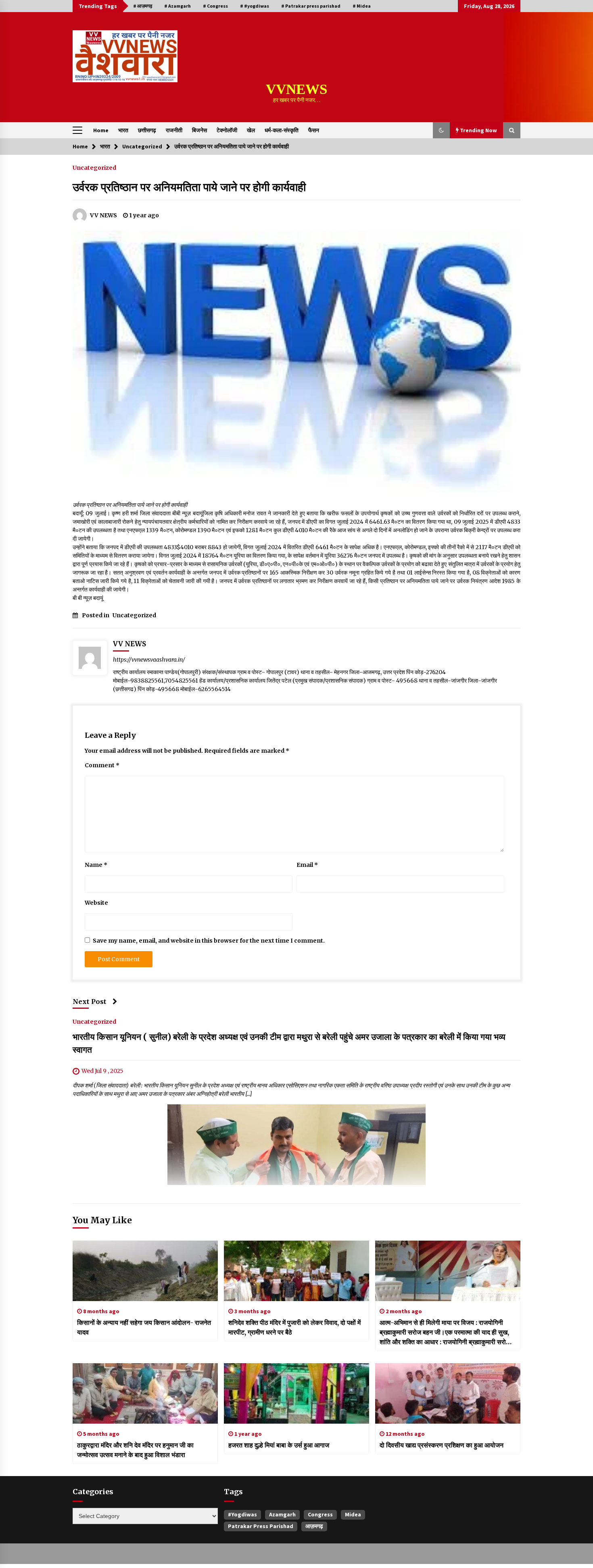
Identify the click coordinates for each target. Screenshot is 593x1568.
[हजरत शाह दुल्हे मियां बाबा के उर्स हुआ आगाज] (296, 1393)
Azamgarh (282, 1514)
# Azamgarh (177, 6)
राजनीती (174, 130)
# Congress (215, 6)
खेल (251, 130)
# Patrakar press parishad (310, 6)
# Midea (362, 6)
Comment (102, 765)
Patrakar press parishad (260, 1526)
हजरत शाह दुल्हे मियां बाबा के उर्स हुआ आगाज (278, 1445)
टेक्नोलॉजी (227, 130)
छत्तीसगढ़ (147, 130)
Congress (320, 1514)
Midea (353, 1514)
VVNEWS (296, 89)
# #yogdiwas (254, 6)
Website (96, 902)
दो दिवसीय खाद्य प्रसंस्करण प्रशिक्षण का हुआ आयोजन (441, 1445)
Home (101, 130)
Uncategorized (94, 167)
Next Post (89, 1001)
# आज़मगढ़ (142, 6)
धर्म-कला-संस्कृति (282, 130)
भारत (123, 130)
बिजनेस (199, 130)
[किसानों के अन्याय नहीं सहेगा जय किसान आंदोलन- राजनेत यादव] (145, 1271)
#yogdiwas (242, 1514)
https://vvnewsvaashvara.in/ (149, 659)
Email (307, 864)
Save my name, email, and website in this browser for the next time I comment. (209, 940)
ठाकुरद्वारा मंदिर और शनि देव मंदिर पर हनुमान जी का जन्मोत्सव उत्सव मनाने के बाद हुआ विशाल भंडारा (135, 1450)
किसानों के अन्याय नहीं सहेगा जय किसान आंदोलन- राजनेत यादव (144, 1327)
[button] (441, 130)
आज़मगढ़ (314, 1526)
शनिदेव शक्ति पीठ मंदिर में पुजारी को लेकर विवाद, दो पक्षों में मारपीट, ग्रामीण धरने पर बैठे (294, 1327)
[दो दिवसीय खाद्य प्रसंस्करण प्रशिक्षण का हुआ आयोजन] (447, 1393)
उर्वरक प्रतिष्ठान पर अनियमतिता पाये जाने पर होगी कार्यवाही (189, 187)
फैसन (313, 130)
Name (96, 864)
